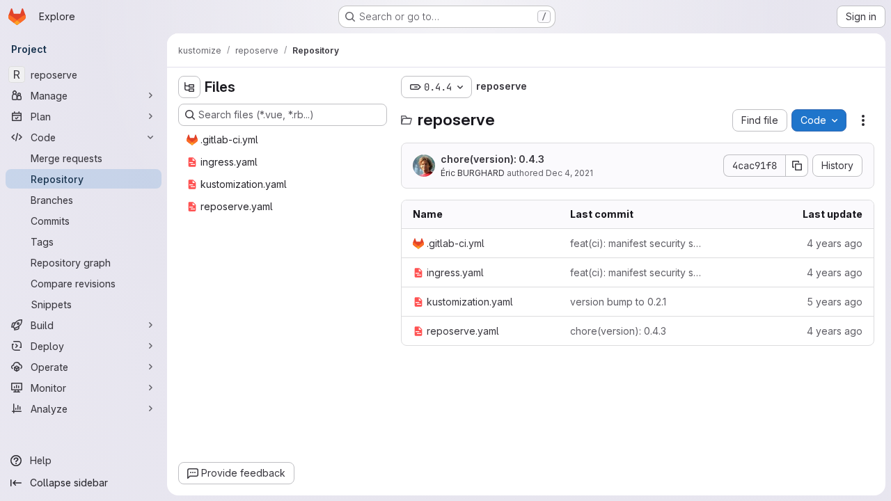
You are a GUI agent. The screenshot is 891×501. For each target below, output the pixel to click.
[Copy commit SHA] (797, 165)
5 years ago (834, 302)
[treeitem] (284, 140)
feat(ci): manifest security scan (637, 243)
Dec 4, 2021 (569, 173)
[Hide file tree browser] (189, 87)
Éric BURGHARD (473, 173)
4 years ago (834, 243)
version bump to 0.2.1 (618, 302)
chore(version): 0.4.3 (492, 159)
